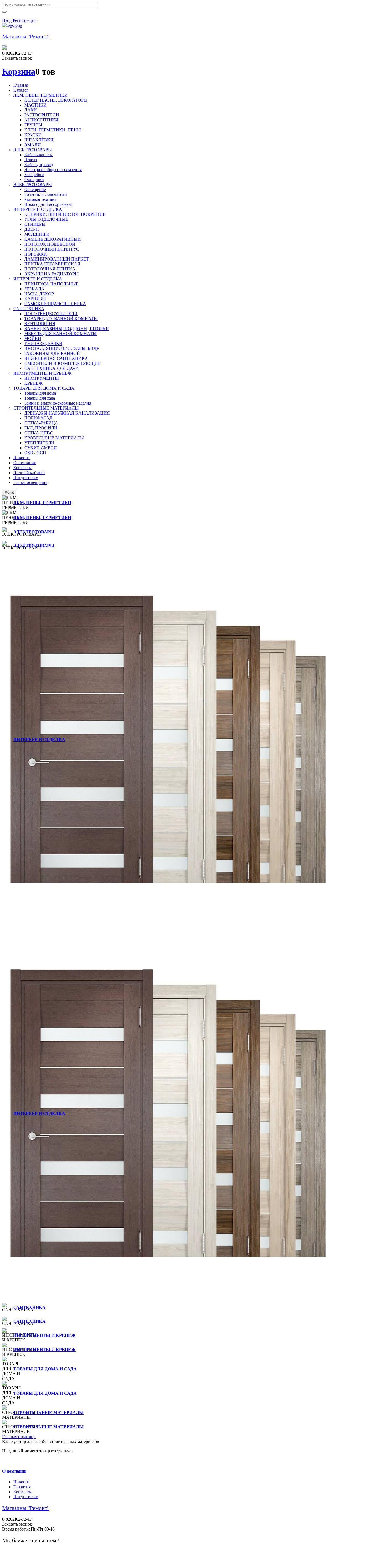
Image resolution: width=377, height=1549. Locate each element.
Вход (7, 20)
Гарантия (22, 1486)
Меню (9, 492)
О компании (14, 1471)
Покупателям (25, 1496)
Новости (21, 1481)
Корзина (18, 71)
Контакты (22, 1491)
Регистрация (24, 20)
